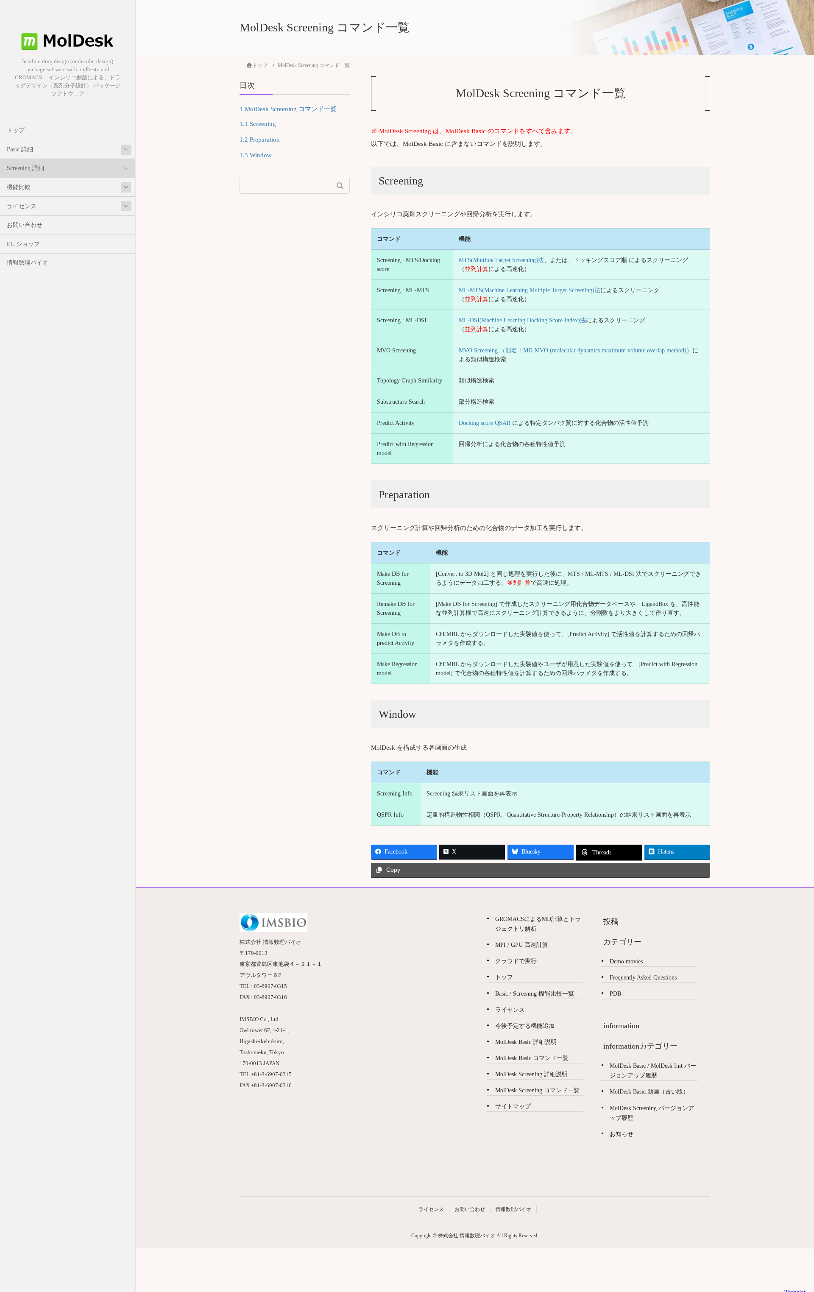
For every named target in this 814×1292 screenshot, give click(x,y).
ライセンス (21, 206)
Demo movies (626, 961)
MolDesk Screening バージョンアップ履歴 (652, 1113)
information (621, 1025)
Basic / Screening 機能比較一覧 (534, 994)
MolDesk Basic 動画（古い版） (649, 1091)
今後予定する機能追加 (525, 1026)
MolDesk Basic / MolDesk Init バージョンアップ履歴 (653, 1071)
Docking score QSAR (484, 423)
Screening (258, 123)
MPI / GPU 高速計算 (521, 945)
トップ (16, 130)
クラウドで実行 (516, 961)
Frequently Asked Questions (643, 977)
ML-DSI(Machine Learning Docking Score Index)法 (522, 320)
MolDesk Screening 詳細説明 (531, 1074)
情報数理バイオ (27, 263)
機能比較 (19, 187)
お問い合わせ (24, 225)
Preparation (260, 139)
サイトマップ (513, 1106)
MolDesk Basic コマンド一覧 (532, 1058)
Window (256, 154)
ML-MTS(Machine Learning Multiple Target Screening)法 (529, 290)
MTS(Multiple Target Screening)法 (501, 260)
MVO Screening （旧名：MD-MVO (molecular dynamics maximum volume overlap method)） (575, 350)
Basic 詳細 (20, 149)
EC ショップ (23, 244)
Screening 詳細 (25, 168)
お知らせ (621, 1134)
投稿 (611, 921)
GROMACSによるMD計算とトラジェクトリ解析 (538, 924)
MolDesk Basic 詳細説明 (526, 1042)
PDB (615, 994)
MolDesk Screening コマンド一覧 (288, 108)
